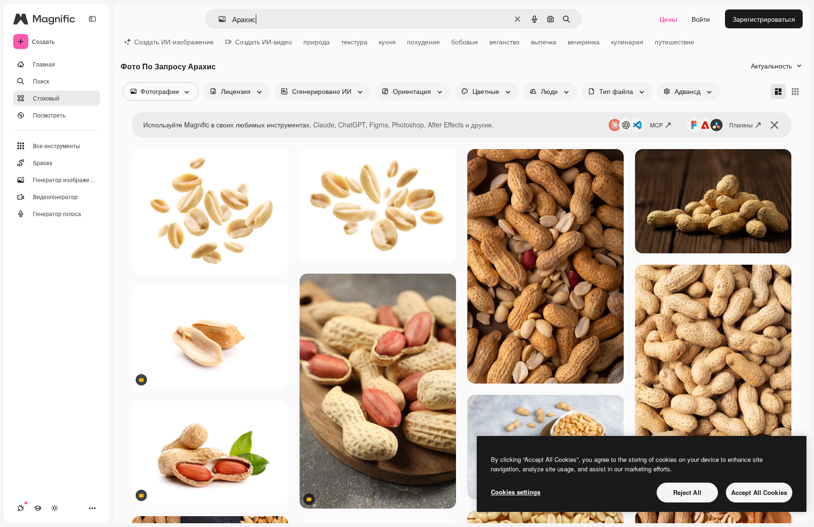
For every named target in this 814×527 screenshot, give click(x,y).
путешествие (674, 41)
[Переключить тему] (54, 508)
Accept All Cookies (759, 492)
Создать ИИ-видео (263, 41)
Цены (668, 19)
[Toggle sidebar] (92, 18)
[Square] (795, 91)
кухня (387, 41)
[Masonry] (778, 91)
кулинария (627, 41)
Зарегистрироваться (764, 19)
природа (316, 41)
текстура (354, 41)
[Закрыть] (774, 125)
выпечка (543, 41)
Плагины (741, 125)
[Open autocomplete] (218, 19)
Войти (701, 19)
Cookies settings (515, 491)
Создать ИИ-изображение (174, 41)
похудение (423, 41)
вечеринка (584, 41)
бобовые (464, 41)
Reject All (687, 492)
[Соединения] (20, 508)
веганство (504, 41)
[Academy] (37, 508)
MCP (656, 125)
